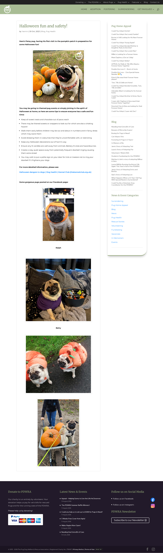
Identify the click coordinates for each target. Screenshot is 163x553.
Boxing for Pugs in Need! (120, 133)
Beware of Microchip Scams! (121, 130)
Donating (80, 2)
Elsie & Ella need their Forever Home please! (124, 78)
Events (114, 242)
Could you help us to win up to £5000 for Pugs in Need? (82, 512)
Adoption (95, 9)
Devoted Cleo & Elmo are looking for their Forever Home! (126, 107)
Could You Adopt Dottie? (120, 31)
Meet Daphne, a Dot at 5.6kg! (122, 57)
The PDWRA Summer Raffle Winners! (75, 505)
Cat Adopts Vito (117, 137)
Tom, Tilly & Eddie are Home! (122, 82)
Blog (146, 2)
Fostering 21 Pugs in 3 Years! (122, 140)
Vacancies (115, 234)
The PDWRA (93, 2)
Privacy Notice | (79, 549)
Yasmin (25, 31)
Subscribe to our (130, 520)
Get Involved (145, 9)
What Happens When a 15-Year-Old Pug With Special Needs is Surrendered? (126, 179)
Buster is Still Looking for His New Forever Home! (127, 38)
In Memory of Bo (117, 143)
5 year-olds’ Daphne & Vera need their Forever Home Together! (125, 102)
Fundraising (116, 230)
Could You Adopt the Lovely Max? (124, 51)
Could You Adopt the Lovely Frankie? (125, 34)
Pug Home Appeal (119, 205)
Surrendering (126, 9)
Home (84, 9)
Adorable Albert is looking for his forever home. (126, 92)
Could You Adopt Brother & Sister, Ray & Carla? (126, 97)
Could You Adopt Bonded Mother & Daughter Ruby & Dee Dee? (124, 47)
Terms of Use (89, 549)
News (113, 213)
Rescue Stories (117, 221)
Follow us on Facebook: (123, 499)
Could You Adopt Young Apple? (123, 43)
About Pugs (108, 2)
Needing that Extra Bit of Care (122, 127)
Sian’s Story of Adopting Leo (121, 175)
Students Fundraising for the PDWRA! (125, 156)
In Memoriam (117, 238)
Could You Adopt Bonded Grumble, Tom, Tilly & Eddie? (126, 87)
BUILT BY (99, 549)
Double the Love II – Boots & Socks (124, 69)
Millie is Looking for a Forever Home (124, 54)
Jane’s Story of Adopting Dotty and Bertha (124, 170)
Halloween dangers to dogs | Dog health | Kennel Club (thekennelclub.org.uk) (55, 172)
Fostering (109, 9)
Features (135, 2)
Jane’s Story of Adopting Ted (122, 146)
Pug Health (122, 2)
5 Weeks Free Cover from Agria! (73, 519)
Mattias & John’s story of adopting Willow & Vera (126, 160)
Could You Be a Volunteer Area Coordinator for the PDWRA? (122, 184)
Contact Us (154, 2)
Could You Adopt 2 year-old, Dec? (123, 111)
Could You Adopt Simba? (120, 61)
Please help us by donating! (20, 511)
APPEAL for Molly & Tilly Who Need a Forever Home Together (125, 65)
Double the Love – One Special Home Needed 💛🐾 (125, 73)
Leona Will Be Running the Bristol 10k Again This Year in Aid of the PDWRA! (125, 165)
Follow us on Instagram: (123, 505)
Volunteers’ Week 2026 (120, 153)
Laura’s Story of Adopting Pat (122, 149)
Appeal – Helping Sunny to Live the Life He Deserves (81, 498)
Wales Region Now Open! (71, 525)
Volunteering (117, 226)
